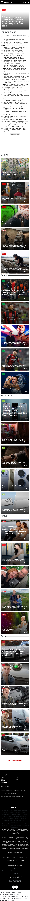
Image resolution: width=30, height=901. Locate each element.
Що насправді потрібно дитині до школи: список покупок (14, 199)
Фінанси (3, 780)
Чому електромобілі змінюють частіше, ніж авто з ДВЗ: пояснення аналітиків (15, 704)
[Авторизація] (28, 2)
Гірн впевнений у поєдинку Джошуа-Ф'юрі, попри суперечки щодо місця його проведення (16, 81)
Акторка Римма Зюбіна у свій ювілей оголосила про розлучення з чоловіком (15, 85)
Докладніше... (20, 894)
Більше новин (15, 134)
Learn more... (23, 898)
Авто (16, 777)
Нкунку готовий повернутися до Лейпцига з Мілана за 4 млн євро (13, 65)
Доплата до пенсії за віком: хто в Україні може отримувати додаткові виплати (14, 222)
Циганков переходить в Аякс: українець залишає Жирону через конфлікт (15, 43)
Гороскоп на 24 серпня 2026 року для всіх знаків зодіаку (13, 630)
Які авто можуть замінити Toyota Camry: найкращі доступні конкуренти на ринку (13, 652)
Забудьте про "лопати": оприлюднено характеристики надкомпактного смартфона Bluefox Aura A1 (14, 62)
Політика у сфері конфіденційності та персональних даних (15, 870)
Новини (3, 777)
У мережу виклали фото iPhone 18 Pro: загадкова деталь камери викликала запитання (15, 113)
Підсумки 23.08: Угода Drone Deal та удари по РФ (15, 22)
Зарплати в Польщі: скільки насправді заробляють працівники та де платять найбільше (15, 269)
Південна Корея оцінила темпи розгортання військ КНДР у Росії (13, 51)
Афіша (16, 780)
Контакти (3, 785)
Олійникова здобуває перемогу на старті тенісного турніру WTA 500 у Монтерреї (16, 122)
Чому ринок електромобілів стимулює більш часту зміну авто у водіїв (14, 727)
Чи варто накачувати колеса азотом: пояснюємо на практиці (15, 680)
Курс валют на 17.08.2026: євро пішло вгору (14, 173)
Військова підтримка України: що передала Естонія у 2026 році (13, 54)
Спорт (2, 779)
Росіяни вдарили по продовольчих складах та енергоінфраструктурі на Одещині (14, 129)
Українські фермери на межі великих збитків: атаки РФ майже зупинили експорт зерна (14, 245)
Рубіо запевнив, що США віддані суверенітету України (13, 88)
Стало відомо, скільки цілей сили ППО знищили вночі (15, 91)
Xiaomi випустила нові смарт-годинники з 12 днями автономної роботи (16, 99)
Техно (16, 779)
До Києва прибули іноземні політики (14, 119)
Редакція (15, 868)
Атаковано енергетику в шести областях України (16, 73)
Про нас (3, 787)
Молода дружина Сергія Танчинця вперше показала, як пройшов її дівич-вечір (15, 70)
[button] (3, 18)
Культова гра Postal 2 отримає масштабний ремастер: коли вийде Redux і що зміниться (16, 96)
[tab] (7, 35)
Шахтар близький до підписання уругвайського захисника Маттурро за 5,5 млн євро (15, 104)
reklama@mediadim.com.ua (15, 880)
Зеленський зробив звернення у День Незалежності (14, 116)
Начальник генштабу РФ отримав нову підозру (15, 39)
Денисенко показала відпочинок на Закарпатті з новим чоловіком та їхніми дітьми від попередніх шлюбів (15, 47)
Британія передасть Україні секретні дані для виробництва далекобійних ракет (16, 77)
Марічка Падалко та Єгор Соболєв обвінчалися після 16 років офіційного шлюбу (15, 108)
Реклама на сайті (5, 786)
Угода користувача (15, 873)
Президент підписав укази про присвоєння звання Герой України (13, 57)
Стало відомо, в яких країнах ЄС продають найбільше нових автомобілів (13, 750)
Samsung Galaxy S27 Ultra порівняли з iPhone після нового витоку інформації (15, 125)
